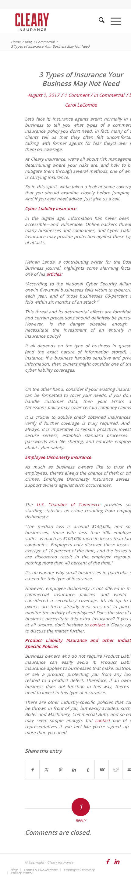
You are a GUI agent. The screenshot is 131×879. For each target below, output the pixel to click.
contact (97, 625)
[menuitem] (98, 21)
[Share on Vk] (101, 769)
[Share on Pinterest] (60, 769)
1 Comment (76, 95)
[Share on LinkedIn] (74, 769)
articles (53, 274)
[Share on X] (46, 769)
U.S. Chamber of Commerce (69, 504)
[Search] (98, 21)
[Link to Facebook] (107, 864)
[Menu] (112, 21)
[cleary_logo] (54, 21)
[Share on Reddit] (115, 769)
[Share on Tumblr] (87, 769)
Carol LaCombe (81, 105)
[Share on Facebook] (32, 769)
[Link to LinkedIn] (116, 864)
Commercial (111, 95)
